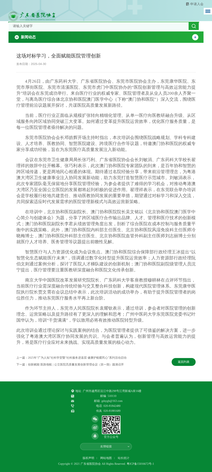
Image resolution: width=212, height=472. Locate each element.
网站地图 (106, 458)
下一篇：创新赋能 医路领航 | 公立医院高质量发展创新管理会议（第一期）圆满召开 (70, 364)
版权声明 (88, 458)
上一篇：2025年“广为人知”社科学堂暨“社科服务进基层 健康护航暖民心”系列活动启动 (71, 357)
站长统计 (123, 458)
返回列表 (183, 361)
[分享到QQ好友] (95, 436)
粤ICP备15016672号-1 (140, 463)
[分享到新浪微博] (95, 427)
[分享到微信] (95, 419)
